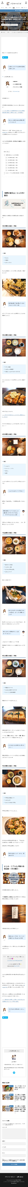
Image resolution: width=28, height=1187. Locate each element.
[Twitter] (5, 57)
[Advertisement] (14, 43)
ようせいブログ (17, 1180)
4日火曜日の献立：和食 (11, 160)
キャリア (18, 7)
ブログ (10, 7)
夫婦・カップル (24, 7)
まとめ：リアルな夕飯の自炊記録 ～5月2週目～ (14, 173)
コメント (4, 1127)
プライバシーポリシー (10, 1176)
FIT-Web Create (15, 1181)
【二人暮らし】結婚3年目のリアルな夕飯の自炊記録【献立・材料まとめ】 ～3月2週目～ (20, 1098)
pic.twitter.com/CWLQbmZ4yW (14, 960)
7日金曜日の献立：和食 (11, 165)
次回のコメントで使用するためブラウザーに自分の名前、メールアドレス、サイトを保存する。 (14, 1160)
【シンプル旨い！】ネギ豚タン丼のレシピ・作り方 (20, 1087)
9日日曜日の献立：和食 (11, 170)
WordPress (14, 1183)
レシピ (11, 1086)
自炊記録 (14, 24)
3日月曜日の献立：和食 (11, 157)
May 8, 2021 (16, 966)
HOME (3, 32)
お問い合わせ (20, 1176)
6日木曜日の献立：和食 (11, 162)
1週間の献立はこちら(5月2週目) (11, 155)
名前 (3, 1141)
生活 (6, 7)
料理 (14, 7)
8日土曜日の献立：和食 (11, 167)
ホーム (2, 7)
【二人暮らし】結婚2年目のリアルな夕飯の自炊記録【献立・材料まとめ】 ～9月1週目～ (20, 1109)
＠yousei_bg (16, 91)
